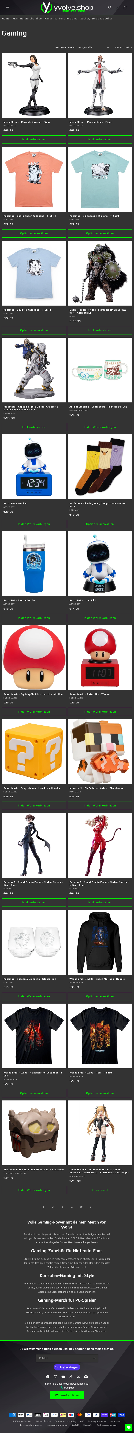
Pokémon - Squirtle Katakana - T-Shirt (27, 310)
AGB (82, 1421)
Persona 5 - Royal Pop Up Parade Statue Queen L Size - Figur (33, 883)
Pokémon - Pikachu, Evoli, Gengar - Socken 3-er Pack (98, 505)
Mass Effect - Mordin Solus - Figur (90, 122)
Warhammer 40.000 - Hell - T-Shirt (90, 1072)
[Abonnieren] (94, 1358)
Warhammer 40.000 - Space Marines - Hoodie (97, 979)
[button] (7, 7)
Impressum (115, 1421)
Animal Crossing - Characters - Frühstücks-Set (98, 406)
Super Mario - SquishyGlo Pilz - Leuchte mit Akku (33, 694)
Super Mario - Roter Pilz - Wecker (90, 694)
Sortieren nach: (65, 47)
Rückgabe (88, 1425)
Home (6, 18)
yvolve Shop (26, 1421)
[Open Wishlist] (128, 1427)
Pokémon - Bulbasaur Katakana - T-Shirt (94, 216)
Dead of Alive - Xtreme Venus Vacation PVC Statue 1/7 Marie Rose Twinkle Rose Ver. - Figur (99, 1171)
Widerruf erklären (67, 1395)
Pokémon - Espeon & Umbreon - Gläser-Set (29, 979)
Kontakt (75, 1425)
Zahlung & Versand (97, 1421)
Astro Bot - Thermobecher (19, 600)
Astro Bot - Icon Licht (82, 600)
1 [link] (43, 1206)
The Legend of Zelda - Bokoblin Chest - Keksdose (33, 1169)
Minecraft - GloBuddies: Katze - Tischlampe (96, 788)
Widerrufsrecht (43, 1421)
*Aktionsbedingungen (107, 1425)
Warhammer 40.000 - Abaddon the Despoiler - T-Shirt (33, 1074)
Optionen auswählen (34, 233)
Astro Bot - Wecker (15, 503)
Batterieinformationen (31, 1425)
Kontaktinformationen (57, 1425)
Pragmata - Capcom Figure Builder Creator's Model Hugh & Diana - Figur (30, 408)
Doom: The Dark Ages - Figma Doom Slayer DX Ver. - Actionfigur (97, 311)
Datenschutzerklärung (65, 1421)
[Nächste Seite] (90, 1207)
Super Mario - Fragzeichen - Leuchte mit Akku (31, 788)
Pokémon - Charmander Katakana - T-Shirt (29, 216)
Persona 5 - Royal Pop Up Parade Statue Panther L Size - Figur (99, 883)
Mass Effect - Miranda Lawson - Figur (26, 122)
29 (81, 1206)
